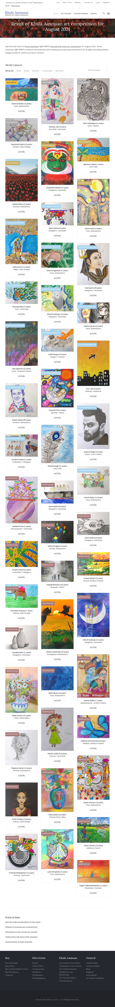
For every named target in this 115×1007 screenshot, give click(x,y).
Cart (58, 2)
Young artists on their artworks (18, 942)
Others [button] (94, 13)
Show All (9, 71)
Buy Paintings (11, 963)
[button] (104, 13)
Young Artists (38, 969)
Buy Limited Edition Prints (16, 969)
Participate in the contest (70, 966)
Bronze (35, 71)
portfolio (21, 111)
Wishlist (78, 2)
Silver (26, 71)
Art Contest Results (68, 969)
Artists (35, 963)
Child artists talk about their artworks (21, 937)
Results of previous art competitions (21, 927)
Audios (89, 966)
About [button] (55, 13)
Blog (88, 969)
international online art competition (65, 46)
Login (98, 2)
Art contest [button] (66, 13)
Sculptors (36, 972)
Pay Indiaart (91, 975)
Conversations (65, 981)
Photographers (39, 978)
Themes (9, 975)
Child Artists (37, 966)
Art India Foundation (95, 978)
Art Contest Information (69, 963)
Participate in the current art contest (21, 932)
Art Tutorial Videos (67, 978)
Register (106, 2)
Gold (18, 71)
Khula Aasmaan (32, 46)
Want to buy (67, 2)
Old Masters (37, 975)
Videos (97, 966)
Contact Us (88, 2)
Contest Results (81, 13)
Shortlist (59, 71)
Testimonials (92, 963)
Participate (15, 6)
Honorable (47, 71)
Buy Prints (9, 966)
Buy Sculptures (12, 972)
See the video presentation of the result (22, 922)
